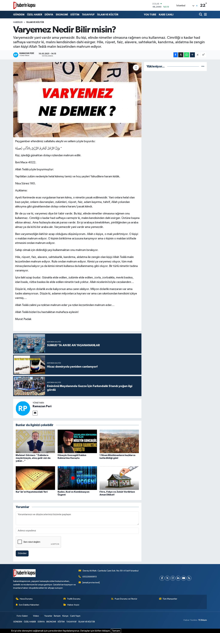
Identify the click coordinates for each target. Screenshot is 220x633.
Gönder (22, 553)
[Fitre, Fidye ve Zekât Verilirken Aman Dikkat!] (119, 478)
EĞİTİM (74, 14)
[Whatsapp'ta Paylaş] (186, 54)
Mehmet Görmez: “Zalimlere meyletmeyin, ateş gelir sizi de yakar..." (33, 458)
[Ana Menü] (205, 14)
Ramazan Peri (42, 406)
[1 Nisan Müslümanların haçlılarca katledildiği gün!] (119, 441)
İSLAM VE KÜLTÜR (107, 14)
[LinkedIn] (178, 578)
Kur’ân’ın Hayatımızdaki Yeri (32, 492)
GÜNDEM (18, 14)
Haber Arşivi (73, 605)
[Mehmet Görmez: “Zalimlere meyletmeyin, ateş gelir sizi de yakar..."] (35, 441)
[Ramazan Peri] (23, 408)
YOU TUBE (150, 14)
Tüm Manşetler (170, 599)
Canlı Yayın (75, 616)
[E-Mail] (35, 413)
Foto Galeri (22, 616)
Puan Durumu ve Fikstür (126, 599)
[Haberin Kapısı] (24, 5)
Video (36, 616)
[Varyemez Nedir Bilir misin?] (77, 99)
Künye (65, 616)
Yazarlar (48, 616)
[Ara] (201, 14)
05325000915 (89, 577)
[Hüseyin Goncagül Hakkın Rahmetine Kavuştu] (77, 441)
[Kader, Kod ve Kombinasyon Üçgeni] (77, 478)
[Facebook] (162, 578)
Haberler (18, 22)
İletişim (57, 616)
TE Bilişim (202, 620)
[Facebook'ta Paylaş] (175, 54)
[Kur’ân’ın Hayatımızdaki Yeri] (35, 478)
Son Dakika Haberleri (29, 605)
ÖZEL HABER (34, 14)
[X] (167, 578)
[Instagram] (172, 578)
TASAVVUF (88, 14)
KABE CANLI (166, 14)
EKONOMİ (62, 14)
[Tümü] (202, 66)
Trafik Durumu (73, 599)
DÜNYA (49, 14)
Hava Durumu (26, 599)
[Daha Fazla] (192, 54)
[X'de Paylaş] (180, 54)
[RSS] (188, 578)
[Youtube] (183, 578)
